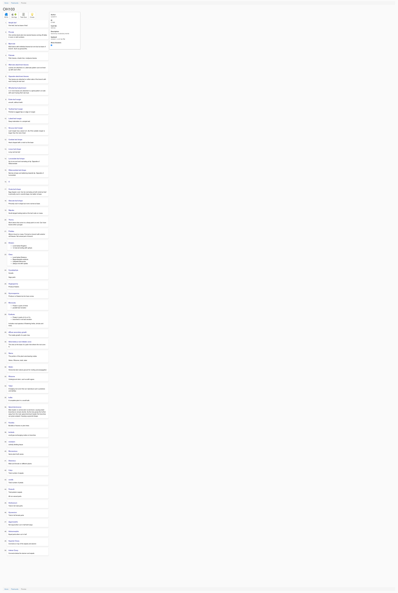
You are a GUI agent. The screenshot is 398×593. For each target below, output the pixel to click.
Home (6, 3)
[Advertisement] (66, 69)
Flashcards (14, 3)
